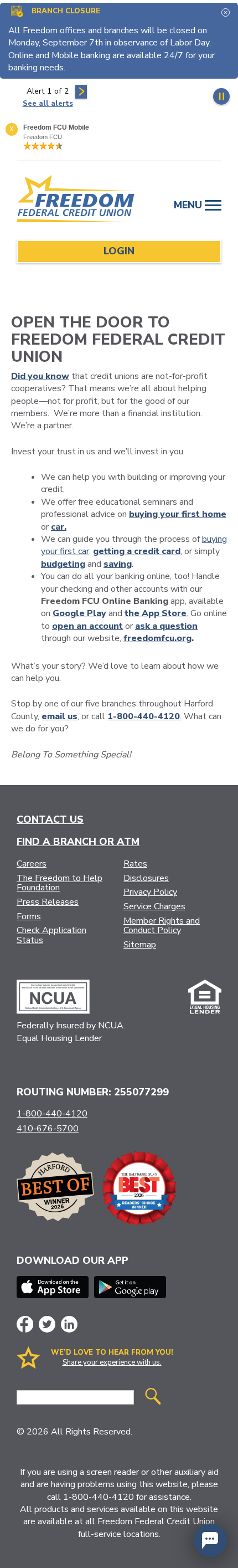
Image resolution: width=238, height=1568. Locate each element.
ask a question (166, 626)
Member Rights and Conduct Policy (161, 926)
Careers (31, 864)
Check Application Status (51, 935)
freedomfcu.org (157, 638)
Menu (189, 205)
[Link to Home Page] (76, 200)
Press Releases (48, 902)
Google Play (79, 613)
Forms (29, 916)
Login (119, 251)
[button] (210, 1540)
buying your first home (177, 514)
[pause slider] (221, 96)
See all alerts (48, 104)
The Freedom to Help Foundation (59, 883)
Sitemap (139, 945)
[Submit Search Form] (153, 1397)
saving (118, 564)
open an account (87, 626)
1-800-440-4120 (52, 1114)
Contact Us (50, 819)
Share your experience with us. (112, 1362)
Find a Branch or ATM (78, 841)
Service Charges (154, 906)
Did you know (40, 376)
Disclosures (146, 878)
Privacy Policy (150, 892)
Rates (135, 864)
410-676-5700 (48, 1129)
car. (58, 527)
